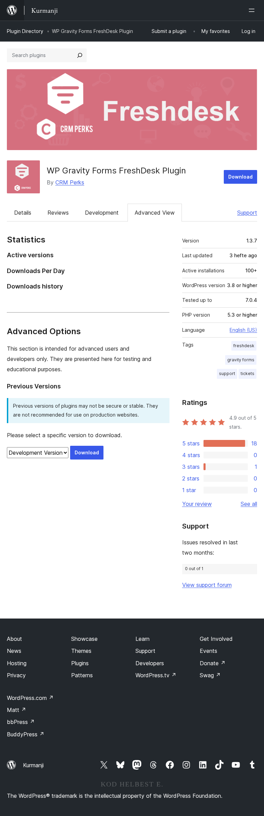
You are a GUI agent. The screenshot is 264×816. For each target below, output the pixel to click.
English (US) (243, 330)
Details (22, 212)
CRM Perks (69, 182)
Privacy (16, 675)
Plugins (80, 663)
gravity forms (240, 359)
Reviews (58, 212)
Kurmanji (33, 765)
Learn (142, 638)
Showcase (84, 638)
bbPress (21, 721)
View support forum (207, 584)
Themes (81, 650)
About (14, 638)
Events (208, 650)
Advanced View (155, 212)
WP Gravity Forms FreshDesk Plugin (116, 170)
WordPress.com (30, 697)
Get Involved (216, 638)
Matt (16, 709)
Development (102, 212)
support (227, 373)
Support (247, 212)
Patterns (82, 675)
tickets (247, 373)
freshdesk (243, 345)
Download (240, 177)
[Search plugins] (80, 55)
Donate (213, 663)
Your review (197, 503)
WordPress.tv (155, 675)
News (14, 650)
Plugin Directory (25, 31)
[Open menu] (253, 10)
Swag (210, 675)
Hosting (16, 663)
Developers (149, 663)
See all (249, 503)
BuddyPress (25, 734)
